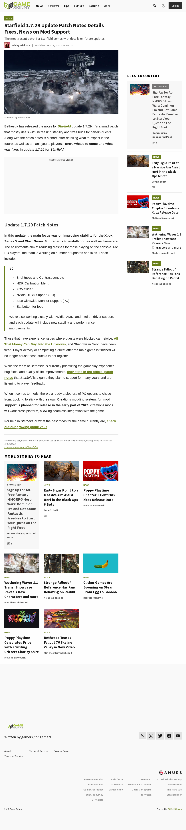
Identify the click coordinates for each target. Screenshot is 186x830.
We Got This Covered (139, 784)
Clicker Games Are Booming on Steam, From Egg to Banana (100, 587)
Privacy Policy (62, 751)
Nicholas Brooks (53, 597)
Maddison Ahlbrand (16, 602)
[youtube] (178, 736)
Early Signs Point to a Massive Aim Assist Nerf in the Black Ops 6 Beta (61, 497)
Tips (66, 6)
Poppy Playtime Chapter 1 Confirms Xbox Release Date (99, 495)
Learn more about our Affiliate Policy (21, 447)
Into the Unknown (52, 344)
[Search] (154, 5)
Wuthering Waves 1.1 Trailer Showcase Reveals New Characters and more (21, 589)
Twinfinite (117, 779)
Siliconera (117, 784)
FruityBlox (145, 794)
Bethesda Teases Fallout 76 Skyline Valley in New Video (59, 642)
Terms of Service (38, 751)
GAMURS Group (175, 809)
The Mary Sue (174, 789)
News (39, 6)
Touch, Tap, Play (93, 794)
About (7, 751)
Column (93, 6)
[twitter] (160, 736)
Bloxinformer (174, 794)
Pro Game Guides (93, 779)
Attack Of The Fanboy (169, 779)
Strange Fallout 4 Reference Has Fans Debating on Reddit (60, 587)
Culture (79, 6)
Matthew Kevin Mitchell (58, 652)
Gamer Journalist (93, 789)
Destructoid (175, 784)
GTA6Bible (97, 799)
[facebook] (169, 736)
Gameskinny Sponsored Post (21, 535)
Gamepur (146, 779)
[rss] (142, 736)
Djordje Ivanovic (93, 597)
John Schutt (51, 510)
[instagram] (151, 736)
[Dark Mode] (163, 5)
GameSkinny (116, 789)
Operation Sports (141, 789)
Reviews (53, 6)
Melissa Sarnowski (94, 505)
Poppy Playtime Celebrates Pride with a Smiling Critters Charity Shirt (21, 644)
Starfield (65, 126)
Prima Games (95, 784)
